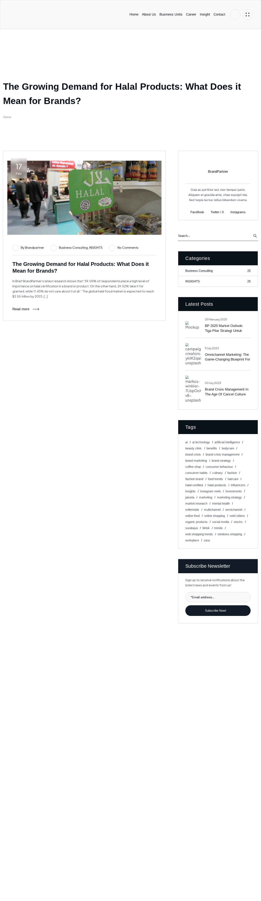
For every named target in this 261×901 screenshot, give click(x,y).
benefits (212, 448)
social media (220, 522)
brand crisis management (222, 454)
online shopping (214, 515)
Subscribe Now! (216, 610)
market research (196, 503)
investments (234, 491)
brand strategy (221, 460)
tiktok (206, 528)
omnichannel (233, 509)
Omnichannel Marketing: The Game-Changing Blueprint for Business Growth (227, 359)
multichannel (212, 509)
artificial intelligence (227, 442)
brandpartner (34, 247)
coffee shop (193, 466)
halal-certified (194, 485)
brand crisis (193, 454)
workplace (192, 540)
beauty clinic (193, 448)
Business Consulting (73, 247)
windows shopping (230, 534)
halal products (217, 485)
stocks (238, 522)
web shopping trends (199, 534)
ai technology (201, 442)
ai (186, 442)
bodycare (228, 448)
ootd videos (237, 515)
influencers (238, 485)
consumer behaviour (219, 466)
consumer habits (196, 473)
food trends (215, 479)
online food (192, 515)
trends (218, 528)
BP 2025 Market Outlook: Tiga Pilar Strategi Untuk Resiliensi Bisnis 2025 (224, 330)
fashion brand (194, 479)
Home (7, 117)
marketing (205, 497)
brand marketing (196, 460)
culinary (217, 473)
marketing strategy (229, 497)
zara (207, 540)
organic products (196, 522)
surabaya (191, 528)
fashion (232, 473)
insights (190, 491)
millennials (192, 509)
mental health (221, 503)
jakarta (189, 497)
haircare (233, 479)
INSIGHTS (96, 247)
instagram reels (210, 491)
